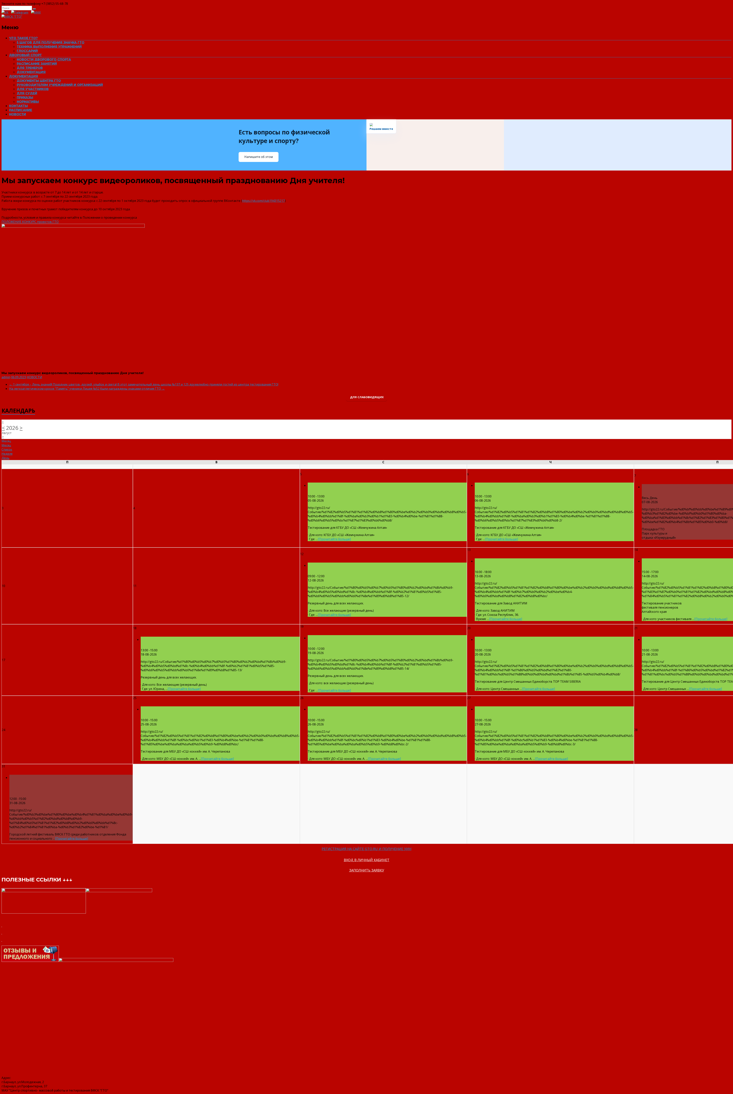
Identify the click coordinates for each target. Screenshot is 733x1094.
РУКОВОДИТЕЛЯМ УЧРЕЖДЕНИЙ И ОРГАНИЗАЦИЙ (60, 85)
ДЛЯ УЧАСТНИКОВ (33, 89)
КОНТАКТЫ (18, 106)
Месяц (6, 445)
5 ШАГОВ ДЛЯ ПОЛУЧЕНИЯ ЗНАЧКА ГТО (50, 42)
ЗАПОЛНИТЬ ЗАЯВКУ (366, 870)
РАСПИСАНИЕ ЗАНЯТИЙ (37, 63)
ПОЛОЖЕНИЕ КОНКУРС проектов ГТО (30, 222)
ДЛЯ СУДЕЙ (27, 93)
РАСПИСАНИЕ (20, 110)
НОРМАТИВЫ (28, 101)
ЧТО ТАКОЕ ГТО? (23, 38)
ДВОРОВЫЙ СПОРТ (25, 55)
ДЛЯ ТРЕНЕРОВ (30, 68)
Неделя (7, 454)
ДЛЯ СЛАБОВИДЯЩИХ (366, 397)
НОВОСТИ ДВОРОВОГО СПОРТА (44, 59)
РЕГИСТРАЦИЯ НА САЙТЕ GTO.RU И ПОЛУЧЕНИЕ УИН (366, 849)
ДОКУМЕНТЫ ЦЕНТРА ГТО (39, 80)
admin (6, 377)
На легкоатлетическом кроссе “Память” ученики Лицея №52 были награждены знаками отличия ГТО (87, 388)
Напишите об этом (258, 157)
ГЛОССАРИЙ (27, 51)
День (5, 458)
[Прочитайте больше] (334, 539)
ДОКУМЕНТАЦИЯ (31, 72)
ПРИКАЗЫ (25, 97)
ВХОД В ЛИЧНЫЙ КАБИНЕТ (366, 860)
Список (7, 449)
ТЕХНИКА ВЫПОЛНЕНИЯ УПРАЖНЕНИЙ (49, 47)
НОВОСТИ (17, 114)
